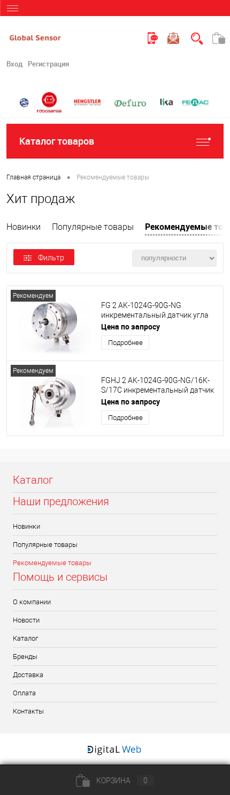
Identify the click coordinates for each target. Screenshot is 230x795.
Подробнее (125, 343)
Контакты (28, 711)
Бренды (25, 656)
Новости (26, 620)
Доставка (28, 675)
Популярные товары (93, 227)
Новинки (23, 227)
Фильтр (51, 257)
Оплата (24, 693)
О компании (32, 602)
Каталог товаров (56, 140)
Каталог (25, 638)
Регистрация (48, 64)
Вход (14, 64)
